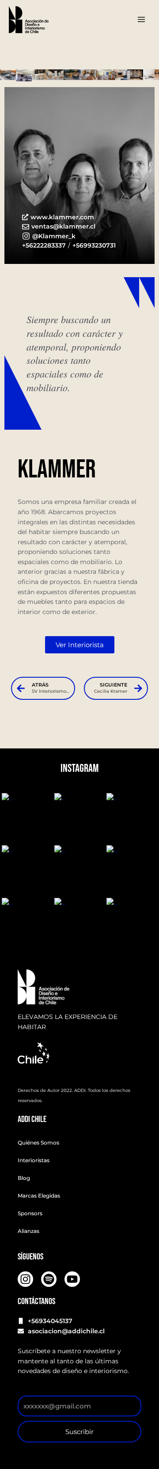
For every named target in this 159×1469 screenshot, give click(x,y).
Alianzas (28, 1231)
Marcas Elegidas (39, 1195)
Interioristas (33, 1160)
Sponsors (30, 1213)
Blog (24, 1178)
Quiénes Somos (38, 1142)
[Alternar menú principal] (141, 19)
